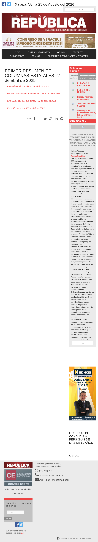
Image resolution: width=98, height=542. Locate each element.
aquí (23, 533)
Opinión (61, 52)
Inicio (17, 52)
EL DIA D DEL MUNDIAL (83, 91)
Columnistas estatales (74, 77)
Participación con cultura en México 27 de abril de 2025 (33, 93)
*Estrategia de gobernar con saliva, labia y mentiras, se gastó (86, 114)
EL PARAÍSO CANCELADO (83, 84)
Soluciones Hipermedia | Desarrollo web (75, 538)
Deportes (78, 52)
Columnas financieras (91, 77)
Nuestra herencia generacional (85, 98)
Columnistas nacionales (83, 77)
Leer (82, 343)
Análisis (36, 56)
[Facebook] (4, 5)
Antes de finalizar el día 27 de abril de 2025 (28, 86)
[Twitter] (9, 5)
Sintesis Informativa (39, 52)
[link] (78, 156)
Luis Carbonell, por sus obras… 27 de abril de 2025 (31, 101)
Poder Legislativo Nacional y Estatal (68, 56)
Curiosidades (17, 56)
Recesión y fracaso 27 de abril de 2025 (25, 108)
